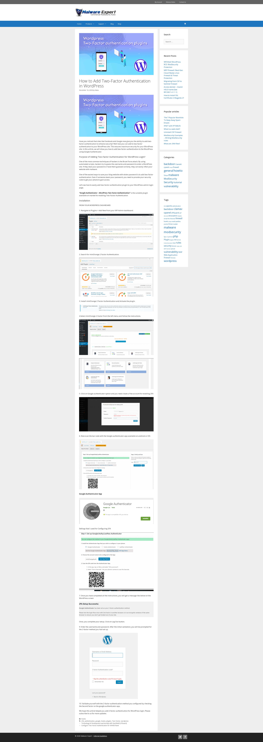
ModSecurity (170, 178)
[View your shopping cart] (185, 24)
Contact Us (182, 2)
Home (79, 24)
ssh (165, 249)
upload (173, 249)
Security (168, 182)
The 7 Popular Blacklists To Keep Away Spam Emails (173, 120)
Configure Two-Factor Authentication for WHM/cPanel (100, 725)
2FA (82, 721)
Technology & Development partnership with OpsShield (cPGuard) (104, 723)
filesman (172, 219)
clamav (178, 209)
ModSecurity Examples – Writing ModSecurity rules (173, 138)
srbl (181, 246)
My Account (158, 2)
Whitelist (173, 258)
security (167, 245)
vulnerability (171, 186)
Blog (112, 24)
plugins (108, 721)
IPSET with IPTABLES (172, 126)
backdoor (169, 164)
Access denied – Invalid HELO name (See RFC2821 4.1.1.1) (173, 89)
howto (83, 719)
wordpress (124, 721)
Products (89, 24)
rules (178, 242)
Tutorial (168, 249)
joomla (166, 224)
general (168, 171)
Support (101, 24)
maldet (175, 224)
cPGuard (175, 213)
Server (174, 246)
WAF (180, 252)
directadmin (172, 216)
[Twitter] (180, 737)
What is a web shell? (172, 129)
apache (169, 206)
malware (173, 175)
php (175, 236)
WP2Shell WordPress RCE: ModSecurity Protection (172, 64)
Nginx (165, 237)
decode (166, 216)
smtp (178, 246)
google (97, 721)
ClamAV (178, 164)
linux (166, 175)
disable (180, 216)
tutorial (178, 182)
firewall (176, 167)
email (171, 167)
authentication (90, 721)
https (170, 221)
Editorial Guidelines (100, 736)
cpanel (166, 167)
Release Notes (170, 2)
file (169, 219)
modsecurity (172, 232)
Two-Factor (116, 721)
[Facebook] (185, 737)
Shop (119, 24)
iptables (178, 221)
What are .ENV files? (172, 143)
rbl (175, 240)
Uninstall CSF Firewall (172, 132)
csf (180, 213)
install (173, 221)
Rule (174, 243)
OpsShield (170, 237)
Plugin (166, 239)
